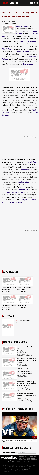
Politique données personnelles (28, 459)
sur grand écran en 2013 (13, 192)
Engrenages (28, 64)
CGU (35, 457)
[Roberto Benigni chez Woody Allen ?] (25, 281)
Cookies (34, 460)
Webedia (25, 469)
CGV (20, 458)
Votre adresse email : (9, 452)
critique (24, 200)
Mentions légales (26, 457)
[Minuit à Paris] (25, 299)
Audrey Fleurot (22, 26)
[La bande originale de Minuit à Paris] (9, 299)
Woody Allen (7, 49)
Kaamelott (23, 190)
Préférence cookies (15, 461)
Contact (27, 461)
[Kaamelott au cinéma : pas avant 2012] (9, 281)
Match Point (32, 162)
